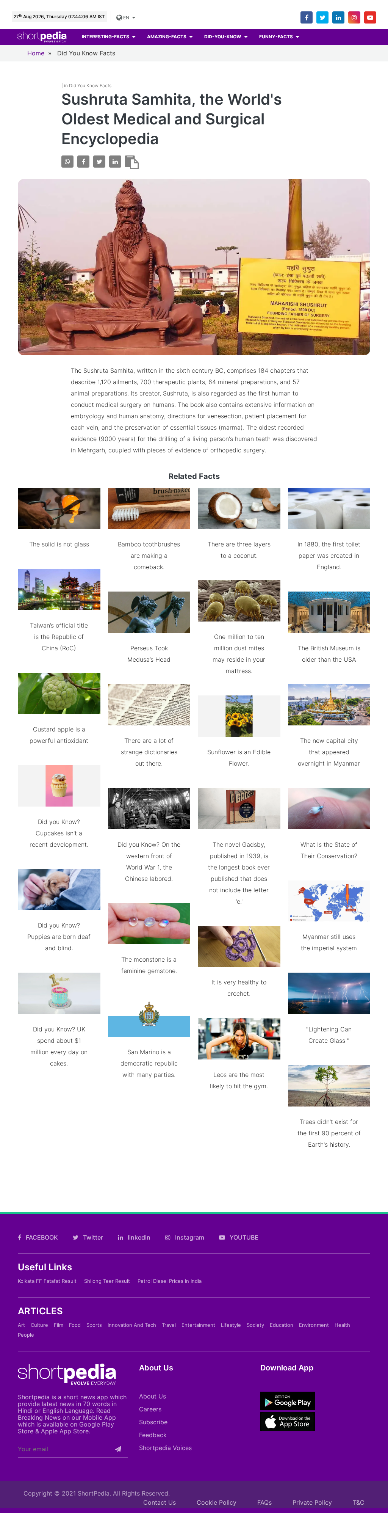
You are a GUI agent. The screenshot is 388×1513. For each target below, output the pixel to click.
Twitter (92, 1237)
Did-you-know (223, 36)
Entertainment (198, 1325)
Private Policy (312, 1502)
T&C (359, 1502)
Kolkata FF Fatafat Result (47, 1281)
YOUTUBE (243, 1237)
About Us (152, 1396)
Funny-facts (276, 36)
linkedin (138, 1237)
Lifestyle (231, 1325)
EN (126, 17)
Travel (169, 1325)
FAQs (264, 1502)
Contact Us (159, 1502)
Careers (150, 1409)
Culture (39, 1325)
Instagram (189, 1237)
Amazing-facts (167, 36)
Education (281, 1325)
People (26, 1335)
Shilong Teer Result (107, 1281)
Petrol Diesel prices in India (170, 1281)
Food (75, 1325)
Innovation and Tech (132, 1325)
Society (255, 1325)
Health (342, 1325)
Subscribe (153, 1422)
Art (21, 1325)
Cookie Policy (216, 1502)
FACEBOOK (41, 1237)
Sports (94, 1325)
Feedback (153, 1435)
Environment (314, 1325)
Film (58, 1325)
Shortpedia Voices (165, 1448)
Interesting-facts (106, 36)
